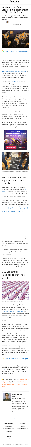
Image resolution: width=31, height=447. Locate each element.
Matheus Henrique (13, 22)
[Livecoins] (14, 1)
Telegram (5, 382)
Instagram (10, 384)
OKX (5, 370)
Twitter (4, 384)
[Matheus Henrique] (7, 22)
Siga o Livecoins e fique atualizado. (17, 51)
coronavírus (5, 69)
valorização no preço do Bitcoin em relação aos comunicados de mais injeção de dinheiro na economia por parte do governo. (15, 209)
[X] (20, 418)
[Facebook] (11, 418)
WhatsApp (23, 379)
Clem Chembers (16, 82)
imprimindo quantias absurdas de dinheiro (14, 71)
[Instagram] (14, 418)
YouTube (17, 384)
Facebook (23, 382)
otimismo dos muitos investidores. (13, 311)
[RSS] (17, 418)
